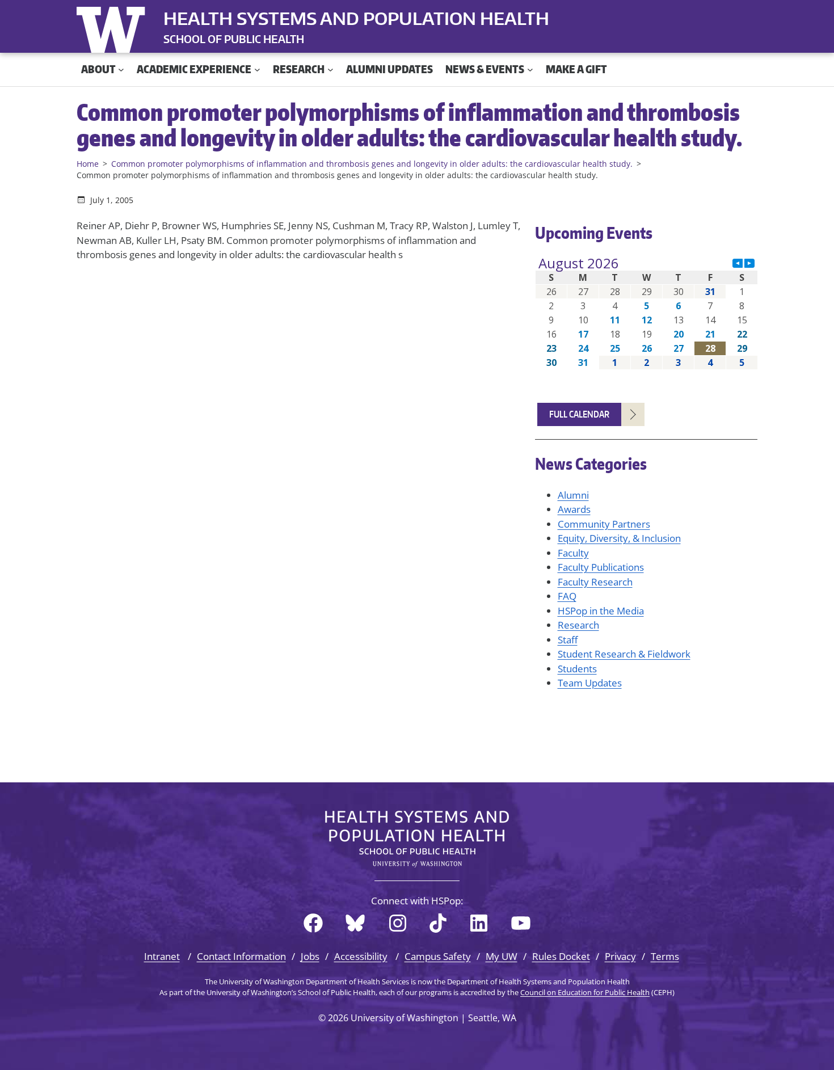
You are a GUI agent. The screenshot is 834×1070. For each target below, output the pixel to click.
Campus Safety (438, 956)
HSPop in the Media (601, 610)
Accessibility (360, 956)
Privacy (620, 956)
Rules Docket (561, 956)
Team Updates (590, 682)
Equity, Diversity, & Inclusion (619, 538)
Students (577, 668)
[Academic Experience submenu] (257, 69)
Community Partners (604, 523)
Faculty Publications (601, 567)
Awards (574, 509)
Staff (568, 639)
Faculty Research (595, 581)
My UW (501, 956)
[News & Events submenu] (530, 69)
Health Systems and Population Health (356, 18)
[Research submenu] (330, 69)
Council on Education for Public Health (585, 992)
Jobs (310, 956)
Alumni (573, 495)
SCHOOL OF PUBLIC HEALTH (233, 38)
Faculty (573, 552)
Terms (665, 956)
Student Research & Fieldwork (624, 653)
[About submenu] (121, 69)
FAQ (567, 596)
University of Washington (113, 27)
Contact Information (241, 956)
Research (578, 624)
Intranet (162, 956)
